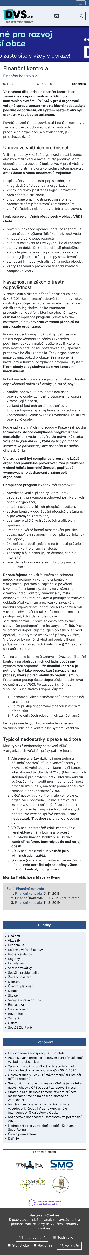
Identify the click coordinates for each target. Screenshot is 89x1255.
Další (12, 1139)
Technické (64, 1237)
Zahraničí (15, 1018)
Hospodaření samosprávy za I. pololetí (36, 1053)
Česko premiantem (22, 1134)
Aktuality (14, 940)
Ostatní (13, 1023)
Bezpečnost (16, 1014)
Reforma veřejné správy (25, 950)
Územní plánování (21, 986)
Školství (13, 995)
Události (14, 936)
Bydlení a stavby (20, 954)
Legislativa (16, 963)
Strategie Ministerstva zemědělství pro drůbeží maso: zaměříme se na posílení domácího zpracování (42, 1096)
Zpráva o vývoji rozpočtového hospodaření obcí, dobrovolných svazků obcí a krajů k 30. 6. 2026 (43, 1068)
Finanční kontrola (18, 76)
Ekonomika (78, 83)
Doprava (14, 982)
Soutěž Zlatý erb (20, 1027)
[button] (56, 16)
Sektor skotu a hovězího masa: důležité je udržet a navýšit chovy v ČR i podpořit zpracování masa (45, 1085)
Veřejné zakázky (20, 968)
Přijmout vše (69, 1246)
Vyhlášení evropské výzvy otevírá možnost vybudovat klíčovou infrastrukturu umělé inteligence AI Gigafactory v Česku (39, 1108)
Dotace (13, 991)
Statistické (20, 1245)
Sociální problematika (23, 973)
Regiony (14, 959)
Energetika (16, 1005)
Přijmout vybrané (32, 1238)
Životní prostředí (20, 977)
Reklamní (44, 1245)
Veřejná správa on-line (24, 1000)
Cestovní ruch (18, 1009)
